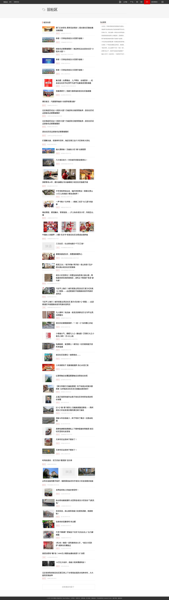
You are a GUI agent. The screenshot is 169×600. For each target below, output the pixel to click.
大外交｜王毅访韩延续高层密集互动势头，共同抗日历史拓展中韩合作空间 (114, 26)
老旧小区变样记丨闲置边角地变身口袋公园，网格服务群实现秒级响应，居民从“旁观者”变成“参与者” (75, 277)
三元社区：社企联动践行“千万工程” (70, 244)
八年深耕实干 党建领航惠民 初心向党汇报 (72, 365)
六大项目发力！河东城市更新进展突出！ (72, 160)
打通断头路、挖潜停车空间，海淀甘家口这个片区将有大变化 (66, 141)
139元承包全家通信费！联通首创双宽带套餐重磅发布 (114, 41)
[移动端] (120, 2)
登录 (147, 2)
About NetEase (66, 598)
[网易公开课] (126, 2)
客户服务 (88, 598)
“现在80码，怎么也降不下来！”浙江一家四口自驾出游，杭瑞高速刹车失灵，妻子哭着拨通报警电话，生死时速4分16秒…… (114, 48)
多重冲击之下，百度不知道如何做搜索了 (112, 51)
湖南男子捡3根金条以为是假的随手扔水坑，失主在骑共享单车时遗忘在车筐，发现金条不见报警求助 (114, 29)
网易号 (57, 33)
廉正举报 (115, 598)
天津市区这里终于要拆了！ (66, 439)
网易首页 (6, 2)
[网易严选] (132, 2)
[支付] (137, 2)
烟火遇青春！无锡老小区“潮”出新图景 (71, 149)
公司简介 (73, 598)
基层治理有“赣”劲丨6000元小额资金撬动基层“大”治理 (63, 553)
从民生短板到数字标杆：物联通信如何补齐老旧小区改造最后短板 (67, 481)
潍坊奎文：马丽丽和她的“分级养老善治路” (59, 101)
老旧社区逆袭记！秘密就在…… (68, 355)
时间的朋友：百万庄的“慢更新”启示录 (57, 460)
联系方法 (78, 598)
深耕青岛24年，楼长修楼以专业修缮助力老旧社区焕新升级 (65, 182)
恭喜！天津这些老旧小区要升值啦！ (70, 38)
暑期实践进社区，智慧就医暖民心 (69, 254)
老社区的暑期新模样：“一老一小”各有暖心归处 (74, 323)
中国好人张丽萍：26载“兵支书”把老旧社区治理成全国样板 (65, 235)
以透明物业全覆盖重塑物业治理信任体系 (72, 376)
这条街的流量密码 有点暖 (66, 522)
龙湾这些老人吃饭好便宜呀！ (67, 490)
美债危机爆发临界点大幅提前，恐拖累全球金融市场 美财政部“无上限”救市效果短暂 (114, 35)
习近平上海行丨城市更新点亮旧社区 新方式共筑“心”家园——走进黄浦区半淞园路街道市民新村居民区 (74, 291)
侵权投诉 (120, 598)
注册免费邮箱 (154, 2)
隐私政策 (93, 598)
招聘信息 (83, 598)
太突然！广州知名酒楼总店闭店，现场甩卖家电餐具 (114, 44)
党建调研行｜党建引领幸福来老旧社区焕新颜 (73, 91)
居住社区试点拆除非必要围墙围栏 (55, 132)
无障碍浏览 (16, 2)
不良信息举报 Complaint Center (104, 598)
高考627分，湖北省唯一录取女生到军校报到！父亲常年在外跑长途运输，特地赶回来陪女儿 (114, 32)
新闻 (58, 247)
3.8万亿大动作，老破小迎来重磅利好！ (71, 562)
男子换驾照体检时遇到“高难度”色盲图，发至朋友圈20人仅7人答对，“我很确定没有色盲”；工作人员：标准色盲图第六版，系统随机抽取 (114, 38)
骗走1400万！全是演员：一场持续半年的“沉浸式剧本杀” (114, 54)
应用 (10, 2)
